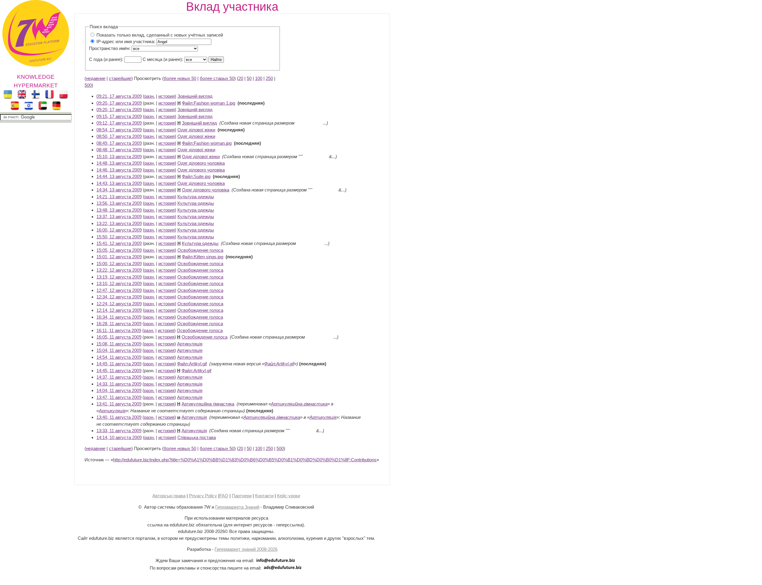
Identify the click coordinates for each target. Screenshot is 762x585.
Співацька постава (196, 437)
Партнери (242, 495)
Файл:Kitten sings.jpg (202, 256)
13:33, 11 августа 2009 (118, 430)
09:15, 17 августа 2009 (119, 116)
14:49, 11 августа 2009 (118, 363)
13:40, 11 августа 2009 (118, 417)
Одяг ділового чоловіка (201, 163)
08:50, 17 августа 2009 (119, 136)
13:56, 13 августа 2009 (119, 203)
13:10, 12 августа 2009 (119, 283)
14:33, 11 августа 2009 (118, 383)
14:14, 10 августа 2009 (119, 437)
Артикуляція (189, 343)
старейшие (120, 78)
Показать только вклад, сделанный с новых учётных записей (159, 34)
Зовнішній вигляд (195, 96)
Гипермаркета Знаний (237, 506)
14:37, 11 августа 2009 (118, 377)
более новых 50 (180, 78)
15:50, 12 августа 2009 (119, 236)
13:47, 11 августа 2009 (118, 397)
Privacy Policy (203, 495)
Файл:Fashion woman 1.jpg (208, 103)
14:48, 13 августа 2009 (119, 163)
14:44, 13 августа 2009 (119, 176)
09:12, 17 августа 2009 (119, 122)
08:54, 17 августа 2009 (119, 129)
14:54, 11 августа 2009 (118, 357)
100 (258, 78)
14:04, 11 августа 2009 (118, 390)
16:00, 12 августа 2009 (119, 229)
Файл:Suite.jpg (196, 176)
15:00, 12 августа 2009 (119, 263)
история (166, 96)
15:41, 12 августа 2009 (119, 243)
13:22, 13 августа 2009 (119, 223)
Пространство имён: (109, 48)
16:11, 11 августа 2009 (118, 330)
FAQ (223, 495)
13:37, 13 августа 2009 (119, 216)
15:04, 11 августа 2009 (118, 350)
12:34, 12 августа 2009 (119, 296)
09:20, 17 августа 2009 (119, 103)
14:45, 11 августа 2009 (118, 370)
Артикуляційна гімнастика (208, 403)
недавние (95, 78)
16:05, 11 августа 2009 (118, 336)
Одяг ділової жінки (196, 129)
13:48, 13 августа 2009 (119, 210)
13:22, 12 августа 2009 (119, 270)
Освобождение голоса (200, 250)
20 (240, 78)
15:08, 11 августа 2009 (118, 343)
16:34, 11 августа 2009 (118, 317)
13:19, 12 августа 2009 (119, 276)
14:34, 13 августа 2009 (119, 189)
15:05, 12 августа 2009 (119, 250)
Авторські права (168, 495)
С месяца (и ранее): (163, 59)
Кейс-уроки (288, 495)
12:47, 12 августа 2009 (119, 290)
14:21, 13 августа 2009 (119, 196)
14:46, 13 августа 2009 (119, 169)
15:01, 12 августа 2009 (119, 256)
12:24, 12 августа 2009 (119, 303)
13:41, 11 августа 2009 (118, 403)
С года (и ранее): (106, 59)
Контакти (264, 495)
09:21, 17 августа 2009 (119, 96)
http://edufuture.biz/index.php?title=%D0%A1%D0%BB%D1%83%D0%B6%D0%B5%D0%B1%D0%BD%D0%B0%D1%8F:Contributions (245, 459)
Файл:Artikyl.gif (192, 363)
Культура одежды (195, 196)
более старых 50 (217, 78)
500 (88, 85)
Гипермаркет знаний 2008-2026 (246, 549)
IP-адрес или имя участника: (125, 41)
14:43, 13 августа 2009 (119, 183)
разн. (149, 96)
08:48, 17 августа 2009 (119, 149)
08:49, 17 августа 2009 (119, 143)
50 (249, 78)
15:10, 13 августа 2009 (119, 156)
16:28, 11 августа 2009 (118, 323)
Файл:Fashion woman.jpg (207, 143)
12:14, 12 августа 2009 (119, 310)
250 (269, 78)
